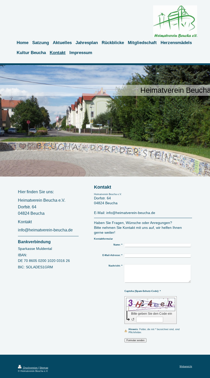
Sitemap (43, 367)
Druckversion (30, 367)
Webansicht (186, 366)
